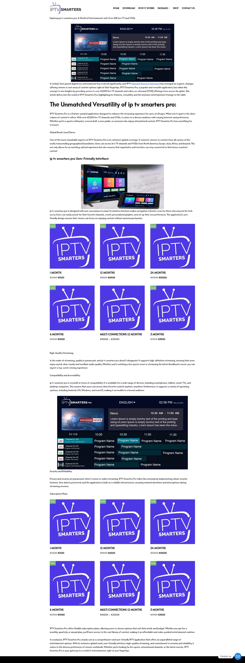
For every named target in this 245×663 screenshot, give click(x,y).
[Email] (237, 656)
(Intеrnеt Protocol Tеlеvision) (145, 83)
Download (129, 8)
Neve (52, 659)
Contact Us (188, 8)
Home (116, 8)
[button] (169, 8)
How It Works (146, 8)
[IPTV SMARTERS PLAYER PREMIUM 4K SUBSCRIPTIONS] (65, 8)
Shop (176, 8)
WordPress (74, 659)
